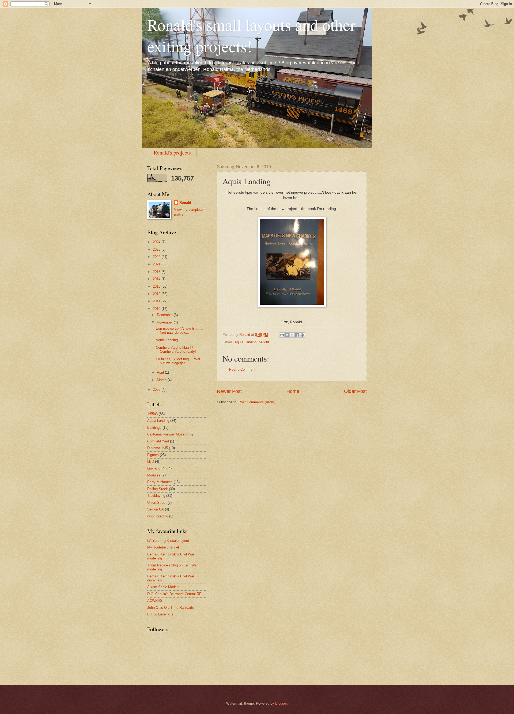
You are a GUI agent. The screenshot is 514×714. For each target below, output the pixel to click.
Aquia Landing (245, 342)
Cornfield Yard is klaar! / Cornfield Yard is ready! (176, 349)
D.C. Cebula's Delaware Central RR (174, 594)
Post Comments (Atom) (257, 402)
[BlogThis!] (287, 335)
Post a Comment (242, 369)
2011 (157, 301)
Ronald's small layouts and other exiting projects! (251, 35)
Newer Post (229, 391)
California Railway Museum (168, 434)
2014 (157, 279)
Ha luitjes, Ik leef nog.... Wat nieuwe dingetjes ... (178, 361)
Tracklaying (156, 496)
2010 (157, 309)
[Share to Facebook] (297, 335)
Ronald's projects (172, 152)
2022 (157, 257)
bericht (264, 342)
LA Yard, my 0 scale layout (168, 541)
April (161, 372)
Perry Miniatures (160, 482)
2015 (157, 272)
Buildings (154, 428)
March (162, 380)
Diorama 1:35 (157, 448)
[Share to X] (292, 335)
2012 (157, 294)
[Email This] (282, 335)
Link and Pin (157, 468)
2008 (157, 390)
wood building (157, 516)
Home (292, 391)
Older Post (355, 391)
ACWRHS (154, 601)
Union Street (157, 503)
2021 (157, 264)
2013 (157, 286)
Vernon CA (155, 509)
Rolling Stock (157, 489)
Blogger (281, 703)
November (165, 322)
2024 (157, 242)
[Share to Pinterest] (302, 335)
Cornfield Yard (158, 441)
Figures (153, 455)
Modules (153, 475)
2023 (157, 249)
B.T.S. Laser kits (160, 614)
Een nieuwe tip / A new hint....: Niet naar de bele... (179, 330)
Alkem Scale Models (163, 587)
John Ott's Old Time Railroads (170, 608)
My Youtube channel (163, 547)
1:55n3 (152, 414)
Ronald (185, 203)
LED (150, 462)
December (165, 315)
